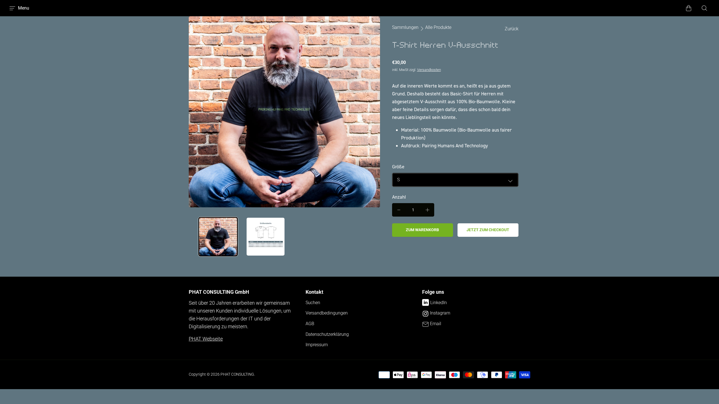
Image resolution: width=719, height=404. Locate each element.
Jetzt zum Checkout (488, 230)
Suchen (313, 302)
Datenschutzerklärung (327, 334)
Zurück (511, 28)
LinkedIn (438, 302)
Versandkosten (429, 70)
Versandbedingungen (327, 313)
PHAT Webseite (206, 339)
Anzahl (399, 197)
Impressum (317, 344)
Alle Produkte (438, 27)
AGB (310, 323)
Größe (398, 166)
